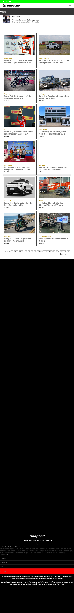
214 (61, 251)
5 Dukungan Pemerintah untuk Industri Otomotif (53, 239)
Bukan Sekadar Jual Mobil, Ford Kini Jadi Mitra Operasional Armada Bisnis (54, 60)
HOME (2, 547)
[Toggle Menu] (70, 5)
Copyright (26, 540)
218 (65, 254)
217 (62, 254)
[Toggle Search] (64, 5)
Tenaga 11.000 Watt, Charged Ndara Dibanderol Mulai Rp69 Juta (17, 239)
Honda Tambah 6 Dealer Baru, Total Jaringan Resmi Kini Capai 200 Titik (17, 167)
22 (29, 251)
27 (44, 251)
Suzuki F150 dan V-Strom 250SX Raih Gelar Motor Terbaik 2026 (18, 96)
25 (38, 251)
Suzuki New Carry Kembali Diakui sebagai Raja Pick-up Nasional (54, 96)
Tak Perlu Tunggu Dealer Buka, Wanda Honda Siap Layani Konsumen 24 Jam (18, 60)
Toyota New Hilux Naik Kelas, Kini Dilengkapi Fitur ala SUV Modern (51, 203)
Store (2, 566)
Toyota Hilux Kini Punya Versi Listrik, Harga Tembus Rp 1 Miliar (18, 203)
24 (35, 251)
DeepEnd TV (3, 571)
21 (26, 251)
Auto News (4, 555)
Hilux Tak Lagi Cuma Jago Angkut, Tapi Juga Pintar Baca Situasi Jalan (53, 167)
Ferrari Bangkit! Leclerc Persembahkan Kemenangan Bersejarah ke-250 (18, 132)
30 (53, 251)
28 (47, 251)
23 (32, 251)
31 (56, 251)
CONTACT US (21, 547)
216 (68, 251)
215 (65, 251)
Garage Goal (5, 562)
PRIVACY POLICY (10, 547)
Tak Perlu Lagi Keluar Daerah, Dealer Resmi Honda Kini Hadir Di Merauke (52, 132)
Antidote (3, 559)
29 (50, 251)
